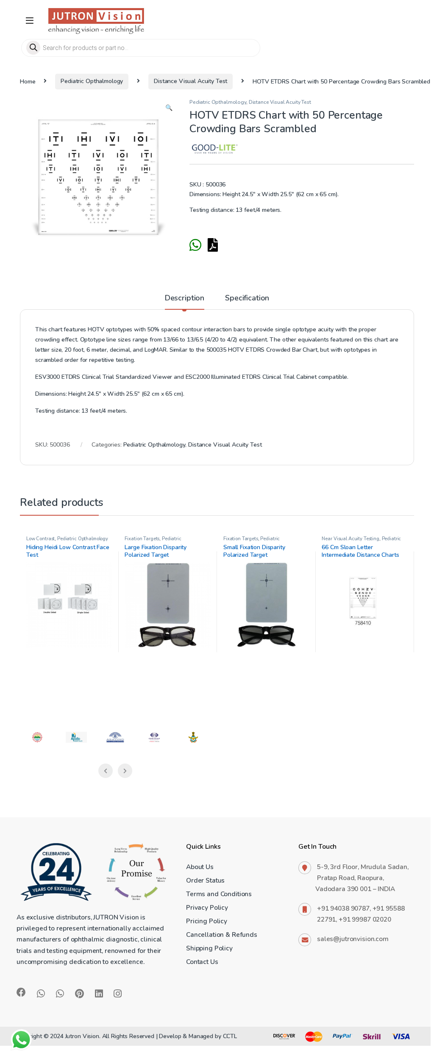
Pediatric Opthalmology (92, 81)
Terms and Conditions (219, 893)
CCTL (230, 1036)
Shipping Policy (209, 948)
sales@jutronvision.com (353, 938)
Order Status (205, 880)
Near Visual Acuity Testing (350, 539)
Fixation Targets (142, 539)
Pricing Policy (206, 921)
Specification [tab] (247, 298)
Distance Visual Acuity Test (190, 81)
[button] (168, 108)
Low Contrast (40, 539)
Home (27, 81)
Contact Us (202, 961)
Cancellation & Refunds (221, 934)
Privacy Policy (207, 907)
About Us (200, 866)
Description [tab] (184, 298)
